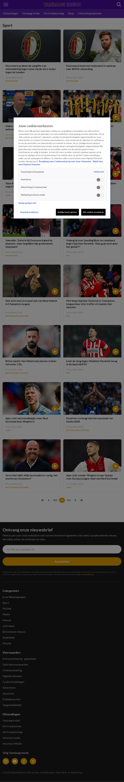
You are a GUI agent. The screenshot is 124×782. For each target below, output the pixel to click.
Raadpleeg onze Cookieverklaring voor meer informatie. (65, 161)
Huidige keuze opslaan (67, 212)
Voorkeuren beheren (29, 212)
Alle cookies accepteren (93, 212)
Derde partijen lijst (27, 203)
